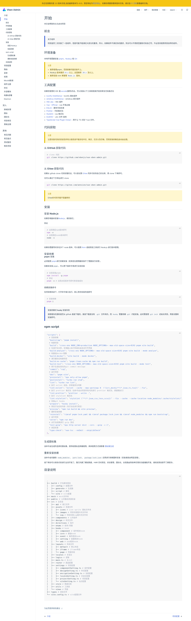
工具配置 (9, 29)
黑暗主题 (7, 124)
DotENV (49, 117)
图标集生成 (109, 446)
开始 (6, 19)
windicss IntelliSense (55, 99)
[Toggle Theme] (182, 9)
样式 (6, 88)
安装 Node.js (12, 46)
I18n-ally (49, 102)
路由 (6, 69)
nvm (59, 76)
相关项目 (7, 146)
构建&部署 (8, 95)
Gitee (85, 173)
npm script (10, 52)
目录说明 (9, 62)
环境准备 (9, 26)
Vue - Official (51, 105)
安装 (7, 42)
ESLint (49, 108)
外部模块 (7, 91)
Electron (7, 99)
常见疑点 (7, 138)
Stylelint (49, 114)
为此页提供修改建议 (52, 608)
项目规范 (7, 121)
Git (76, 59)
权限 (6, 77)
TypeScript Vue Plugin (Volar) (58, 120)
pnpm (61, 59)
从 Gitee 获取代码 (14, 39)
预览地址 (96, 3)
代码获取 (9, 32)
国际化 (6, 117)
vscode (64, 91)
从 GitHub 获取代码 (14, 36)
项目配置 (7, 65)
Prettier (49, 111)
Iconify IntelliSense (54, 96)
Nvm (84, 247)
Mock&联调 (8, 80)
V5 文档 (133, 3)
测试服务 (7, 142)
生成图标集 (11, 55)
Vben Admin (13, 9)
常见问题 (7, 135)
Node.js (68, 59)
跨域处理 (7, 109)
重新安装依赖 (12, 59)
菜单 (6, 73)
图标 (6, 113)
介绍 (6, 15)
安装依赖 (11, 49)
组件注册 (7, 84)
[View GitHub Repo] (187, 10)
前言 (7, 23)
